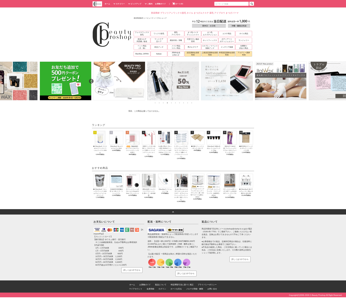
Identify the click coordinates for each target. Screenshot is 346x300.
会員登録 (150, 289)
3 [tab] (163, 103)
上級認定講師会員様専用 (210, 54)
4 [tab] (167, 103)
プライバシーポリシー (207, 285)
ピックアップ (136, 4)
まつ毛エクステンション (210, 33)
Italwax (159, 54)
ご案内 (150, 4)
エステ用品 (226, 34)
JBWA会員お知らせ (176, 54)
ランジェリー (244, 40)
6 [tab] (175, 103)
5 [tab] (171, 103)
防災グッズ (158, 47)
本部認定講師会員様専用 (227, 54)
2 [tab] (159, 103)
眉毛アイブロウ (176, 33)
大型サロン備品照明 (193, 40)
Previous (90, 80)
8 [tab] (183, 103)
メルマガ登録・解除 (194, 289)
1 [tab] (155, 103)
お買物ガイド (160, 4)
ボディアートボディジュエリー (227, 40)
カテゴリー (120, 4)
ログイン (162, 289)
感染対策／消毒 (176, 40)
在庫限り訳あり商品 (243, 47)
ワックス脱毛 (159, 34)
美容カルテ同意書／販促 (142, 40)
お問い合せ (212, 289)
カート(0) (179, 4)
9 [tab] (187, 103)
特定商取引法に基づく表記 (182, 285)
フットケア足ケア (158, 40)
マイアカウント (135, 289)
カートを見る (176, 289)
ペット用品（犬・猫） (142, 47)
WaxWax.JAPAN (142, 54)
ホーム (107, 4)
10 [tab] (191, 103)
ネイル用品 (243, 34)
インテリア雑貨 (227, 47)
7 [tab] (179, 103)
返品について (160, 285)
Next (256, 80)
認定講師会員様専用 (193, 54)
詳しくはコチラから (131, 270)
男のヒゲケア (193, 47)
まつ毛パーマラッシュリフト (193, 33)
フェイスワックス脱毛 (142, 33)
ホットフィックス (210, 40)
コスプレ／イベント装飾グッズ (210, 47)
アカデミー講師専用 (244, 54)
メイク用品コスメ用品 (176, 47)
